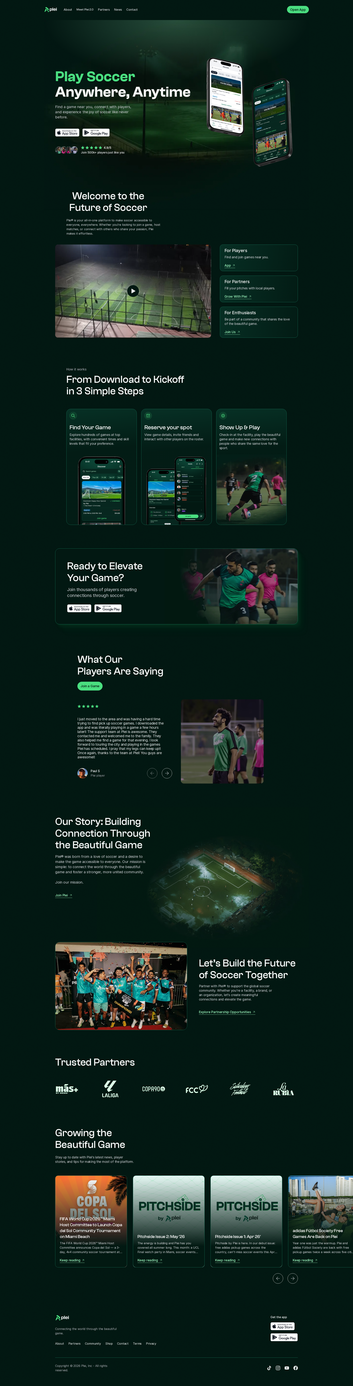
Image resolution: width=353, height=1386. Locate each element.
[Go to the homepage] (51, 9)
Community (93, 1343)
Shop (109, 1343)
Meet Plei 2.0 (85, 9)
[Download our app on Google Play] (96, 133)
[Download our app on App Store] (67, 133)
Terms (137, 1343)
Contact (132, 9)
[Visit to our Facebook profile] (278, 1368)
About (68, 9)
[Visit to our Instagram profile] (287, 1368)
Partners (104, 9)
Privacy (151, 1343)
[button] (152, 773)
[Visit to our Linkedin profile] (269, 1368)
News (118, 9)
